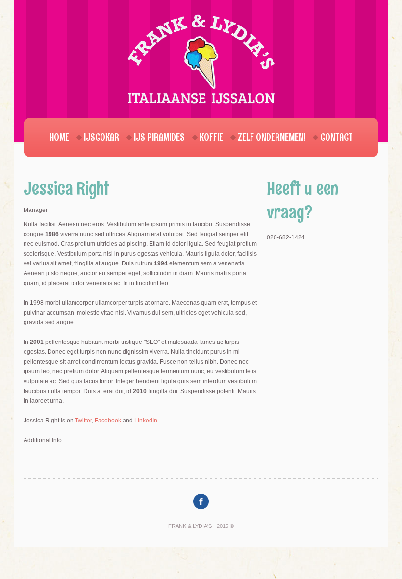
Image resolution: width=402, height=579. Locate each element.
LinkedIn (145, 420)
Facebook (108, 420)
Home (59, 137)
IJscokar (101, 137)
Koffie (211, 137)
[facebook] (201, 501)
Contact (336, 137)
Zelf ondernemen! (271, 137)
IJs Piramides (159, 137)
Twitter (83, 420)
